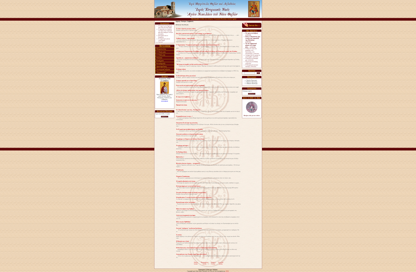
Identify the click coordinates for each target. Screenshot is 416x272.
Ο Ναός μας (209, 269)
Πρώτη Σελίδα (196, 263)
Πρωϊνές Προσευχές (251, 80)
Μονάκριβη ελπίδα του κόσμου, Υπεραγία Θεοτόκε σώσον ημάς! (205, 19)
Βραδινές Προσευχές (251, 82)
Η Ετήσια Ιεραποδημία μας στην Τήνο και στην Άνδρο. (165, 26)
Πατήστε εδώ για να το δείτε (252, 115)
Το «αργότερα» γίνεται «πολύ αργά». (164, 39)
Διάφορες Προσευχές (252, 83)
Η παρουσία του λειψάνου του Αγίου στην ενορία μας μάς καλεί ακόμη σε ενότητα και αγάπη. (165, 31)
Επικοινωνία (201, 269)
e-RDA (227, 271)
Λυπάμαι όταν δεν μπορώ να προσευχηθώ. (252, 56)
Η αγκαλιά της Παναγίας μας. (251, 59)
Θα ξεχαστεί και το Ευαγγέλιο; (163, 36)
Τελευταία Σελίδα (220, 263)
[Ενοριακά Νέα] (251, 27)
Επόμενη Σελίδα (213, 263)
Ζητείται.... (161, 42)
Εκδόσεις (215, 269)
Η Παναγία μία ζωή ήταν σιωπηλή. (251, 65)
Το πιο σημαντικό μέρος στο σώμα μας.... (251, 45)
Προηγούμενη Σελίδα (204, 263)
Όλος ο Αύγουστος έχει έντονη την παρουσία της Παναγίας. (252, 39)
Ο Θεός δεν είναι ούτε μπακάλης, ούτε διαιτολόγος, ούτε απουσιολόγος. (252, 51)
